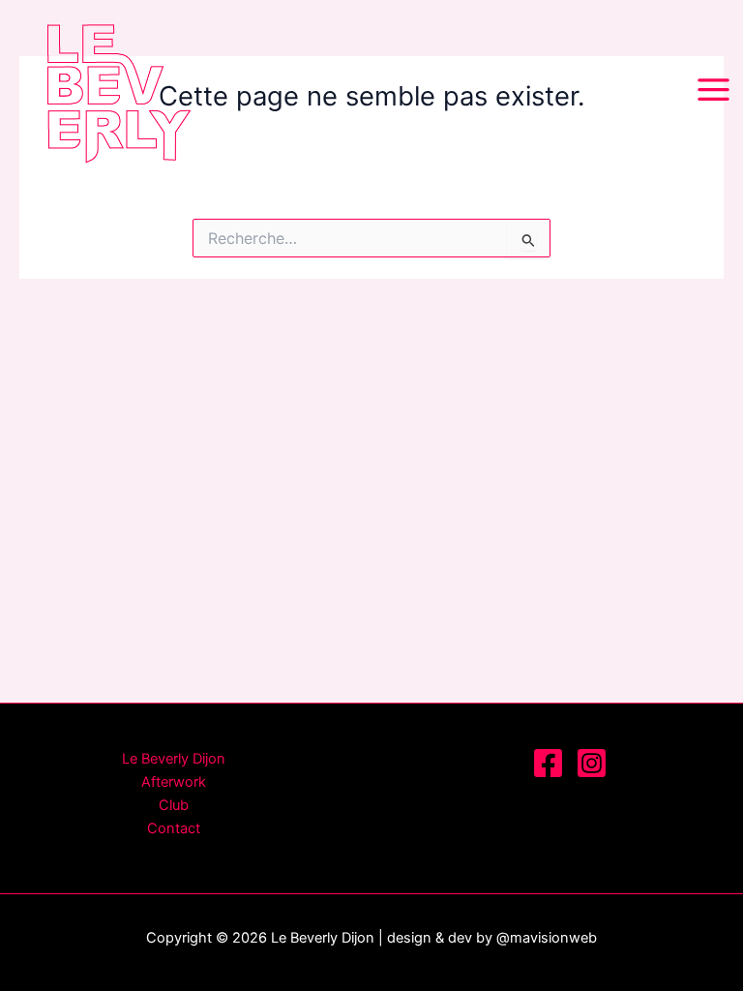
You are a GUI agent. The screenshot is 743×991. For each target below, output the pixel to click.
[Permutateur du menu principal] (713, 90)
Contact (173, 828)
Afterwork (173, 782)
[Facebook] (548, 763)
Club (174, 805)
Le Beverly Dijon (173, 758)
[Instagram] (592, 763)
